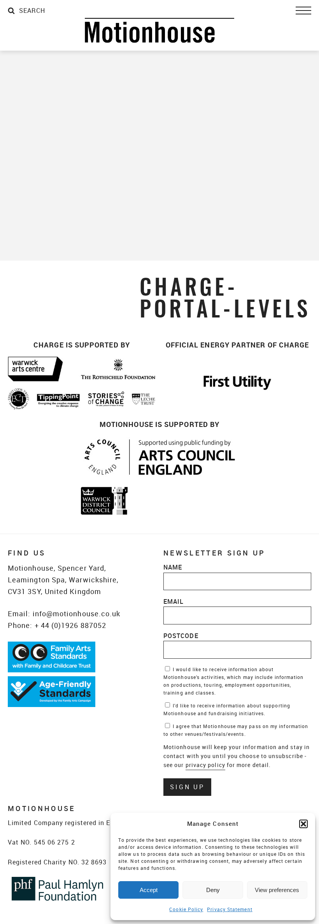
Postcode (180, 635)
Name (172, 567)
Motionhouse (159, 30)
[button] (303, 824)
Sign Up (187, 787)
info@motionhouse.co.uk (77, 613)
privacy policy (205, 765)
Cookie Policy (186, 909)
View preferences (277, 890)
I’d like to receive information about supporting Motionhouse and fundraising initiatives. (226, 709)
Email (173, 601)
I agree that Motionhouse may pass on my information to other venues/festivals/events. (235, 730)
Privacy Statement (229, 909)
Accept (149, 890)
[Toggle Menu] (303, 10)
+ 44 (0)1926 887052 (71, 625)
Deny (213, 890)
